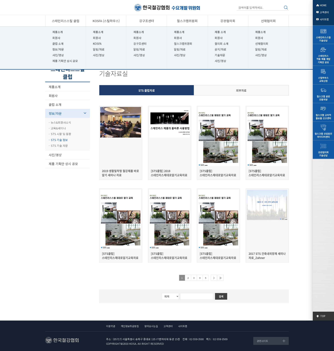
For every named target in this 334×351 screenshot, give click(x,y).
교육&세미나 (58, 128)
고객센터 (324, 12)
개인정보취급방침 (130, 326)
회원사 (56, 38)
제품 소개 (220, 32)
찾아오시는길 (151, 326)
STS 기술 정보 (59, 140)
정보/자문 (58, 49)
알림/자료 (98, 49)
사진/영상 (58, 55)
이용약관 (110, 326)
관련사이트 (262, 341)
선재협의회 (261, 43)
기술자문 (220, 55)
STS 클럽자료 (146, 90)
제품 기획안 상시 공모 (65, 61)
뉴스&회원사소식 (61, 122)
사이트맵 (324, 19)
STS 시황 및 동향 (61, 134)
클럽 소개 (57, 43)
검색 (286, 7)
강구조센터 (139, 43)
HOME (323, 5)
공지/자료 (220, 49)
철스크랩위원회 (183, 43)
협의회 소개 (221, 43)
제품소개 (57, 32)
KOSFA (97, 43)
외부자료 (241, 90)
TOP (322, 316)
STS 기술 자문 (59, 145)
